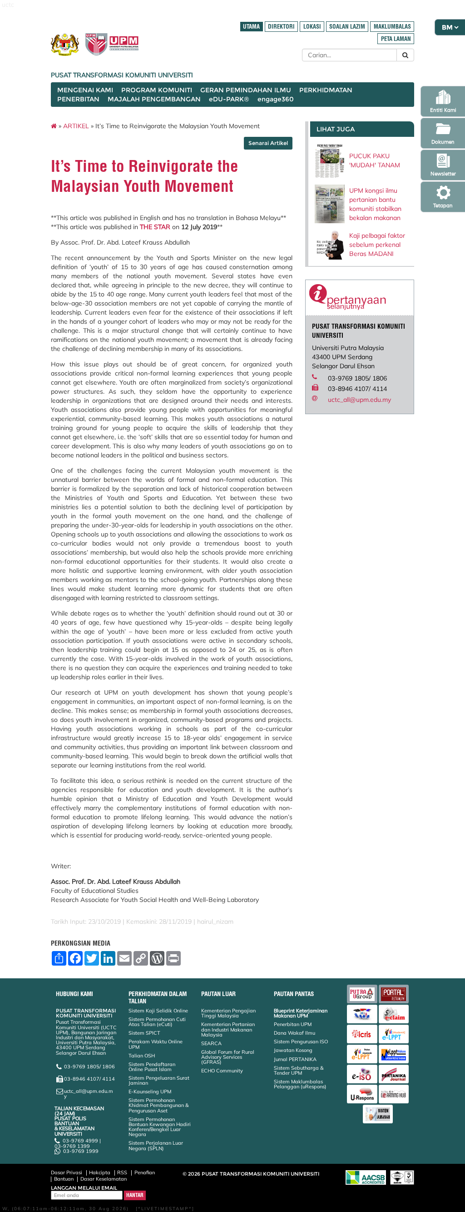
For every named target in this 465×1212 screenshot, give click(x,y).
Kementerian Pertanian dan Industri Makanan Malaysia (228, 1029)
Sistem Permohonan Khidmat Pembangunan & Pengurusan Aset (158, 1105)
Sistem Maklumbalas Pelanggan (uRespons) (300, 1084)
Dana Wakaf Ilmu (294, 1033)
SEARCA (211, 1043)
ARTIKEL (76, 126)
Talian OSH (142, 1055)
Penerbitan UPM (293, 1024)
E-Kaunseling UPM (150, 1091)
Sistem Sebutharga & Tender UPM (298, 1070)
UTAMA (251, 26)
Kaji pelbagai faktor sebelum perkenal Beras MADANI (377, 244)
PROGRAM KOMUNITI (156, 90)
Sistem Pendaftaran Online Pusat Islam (152, 1066)
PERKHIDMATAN (325, 90)
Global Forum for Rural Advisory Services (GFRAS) (227, 1057)
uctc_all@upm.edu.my (359, 400)
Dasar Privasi (66, 1172)
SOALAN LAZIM (347, 26)
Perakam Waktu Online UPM (156, 1044)
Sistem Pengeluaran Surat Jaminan (159, 1080)
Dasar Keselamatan (103, 1179)
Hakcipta (99, 1172)
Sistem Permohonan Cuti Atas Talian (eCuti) (157, 1021)
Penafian (144, 1172)
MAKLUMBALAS (392, 26)
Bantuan (64, 1179)
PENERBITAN (78, 99)
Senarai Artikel (268, 143)
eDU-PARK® (229, 99)
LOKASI (312, 26)
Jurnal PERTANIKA (295, 1059)
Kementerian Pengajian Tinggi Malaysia (228, 1013)
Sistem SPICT (144, 1033)
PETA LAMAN (396, 38)
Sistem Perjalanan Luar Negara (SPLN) (156, 1145)
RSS (122, 1172)
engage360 (275, 99)
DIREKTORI (281, 26)
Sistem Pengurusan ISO (301, 1041)
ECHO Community (222, 1070)
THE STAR (155, 227)
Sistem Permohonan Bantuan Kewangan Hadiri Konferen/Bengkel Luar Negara (160, 1127)
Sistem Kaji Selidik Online (158, 1010)
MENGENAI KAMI (85, 90)
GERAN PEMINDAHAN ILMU (245, 90)
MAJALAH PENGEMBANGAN (154, 99)
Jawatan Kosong (293, 1050)
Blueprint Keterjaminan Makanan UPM (300, 1013)
